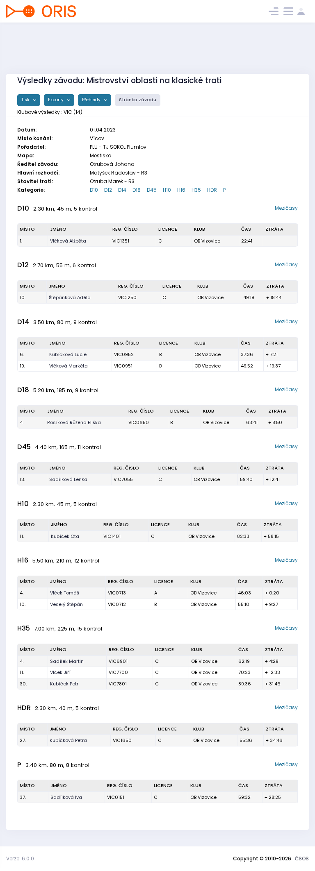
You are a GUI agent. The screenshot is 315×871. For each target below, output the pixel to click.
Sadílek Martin (67, 661)
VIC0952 (124, 354)
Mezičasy (286, 207)
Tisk (26, 100)
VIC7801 (118, 683)
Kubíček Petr (64, 683)
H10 (167, 189)
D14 (122, 189)
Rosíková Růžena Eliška (74, 422)
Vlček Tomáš (64, 593)
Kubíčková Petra (68, 740)
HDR (212, 189)
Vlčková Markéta (68, 366)
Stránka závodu (137, 100)
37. (23, 797)
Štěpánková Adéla (70, 297)
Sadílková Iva (66, 797)
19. (22, 366)
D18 (136, 189)
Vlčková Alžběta (68, 241)
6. (22, 354)
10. (22, 297)
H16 (181, 189)
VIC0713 (117, 593)
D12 (108, 189)
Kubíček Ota (65, 536)
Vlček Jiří (60, 672)
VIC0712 (117, 604)
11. (22, 536)
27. (23, 740)
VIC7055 (123, 479)
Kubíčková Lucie (68, 354)
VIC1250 (127, 297)
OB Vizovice (207, 241)
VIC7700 (118, 672)
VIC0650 (138, 422)
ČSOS (302, 858)
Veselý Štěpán (66, 604)
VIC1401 (112, 536)
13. (22, 479)
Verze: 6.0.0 (20, 858)
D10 (94, 189)
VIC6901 (118, 661)
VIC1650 (122, 740)
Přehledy (92, 100)
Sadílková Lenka (68, 479)
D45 (152, 189)
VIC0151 (115, 797)
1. (21, 241)
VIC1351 (120, 241)
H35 (196, 189)
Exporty (56, 100)
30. (23, 683)
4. (21, 422)
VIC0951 (123, 366)
